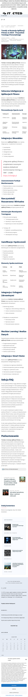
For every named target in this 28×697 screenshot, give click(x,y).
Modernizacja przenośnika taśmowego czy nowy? (17, 525)
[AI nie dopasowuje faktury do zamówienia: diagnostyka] (7, 540)
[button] (26, 659)
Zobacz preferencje (14, 692)
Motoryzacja (8, 558)
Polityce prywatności (15, 681)
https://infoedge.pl (10, 175)
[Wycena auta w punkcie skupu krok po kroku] (7, 553)
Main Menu (4, 15)
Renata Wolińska (11, 25)
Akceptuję (14, 685)
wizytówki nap (14, 625)
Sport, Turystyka (10, 26)
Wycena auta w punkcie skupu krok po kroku (17, 551)
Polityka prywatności (18, 695)
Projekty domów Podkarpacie (8, 603)
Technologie (7, 545)
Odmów (14, 689)
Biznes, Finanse (8, 571)
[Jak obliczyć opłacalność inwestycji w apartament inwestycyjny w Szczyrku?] (7, 566)
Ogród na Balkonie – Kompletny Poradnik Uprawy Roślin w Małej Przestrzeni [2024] (10, 481)
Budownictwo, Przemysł (10, 532)
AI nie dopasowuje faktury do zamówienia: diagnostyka (17, 538)
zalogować (9, 510)
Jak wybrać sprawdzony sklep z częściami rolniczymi (17, 493)
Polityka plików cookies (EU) (14, 583)
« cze (2, 655)
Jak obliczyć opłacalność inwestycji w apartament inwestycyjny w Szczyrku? (17, 565)
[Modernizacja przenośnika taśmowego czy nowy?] (7, 527)
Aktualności (8, 519)
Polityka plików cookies (10, 695)
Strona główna (5, 38)
